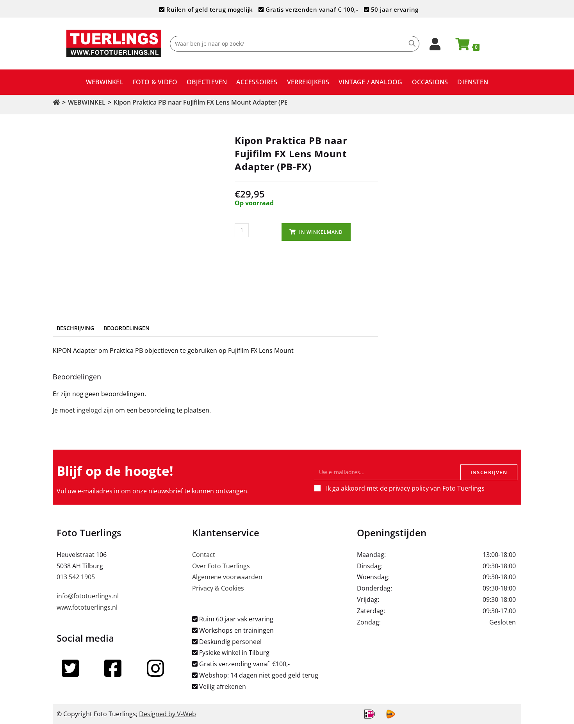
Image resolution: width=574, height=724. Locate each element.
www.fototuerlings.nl (87, 607)
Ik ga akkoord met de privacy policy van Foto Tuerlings (405, 488)
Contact (203, 554)
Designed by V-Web (167, 714)
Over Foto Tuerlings (221, 566)
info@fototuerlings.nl (88, 596)
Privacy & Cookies (218, 588)
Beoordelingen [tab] (126, 328)
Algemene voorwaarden (227, 577)
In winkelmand (321, 232)
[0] (459, 46)
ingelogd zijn (95, 410)
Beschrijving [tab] (75, 328)
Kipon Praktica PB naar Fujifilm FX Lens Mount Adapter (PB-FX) (207, 102)
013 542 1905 (76, 577)
